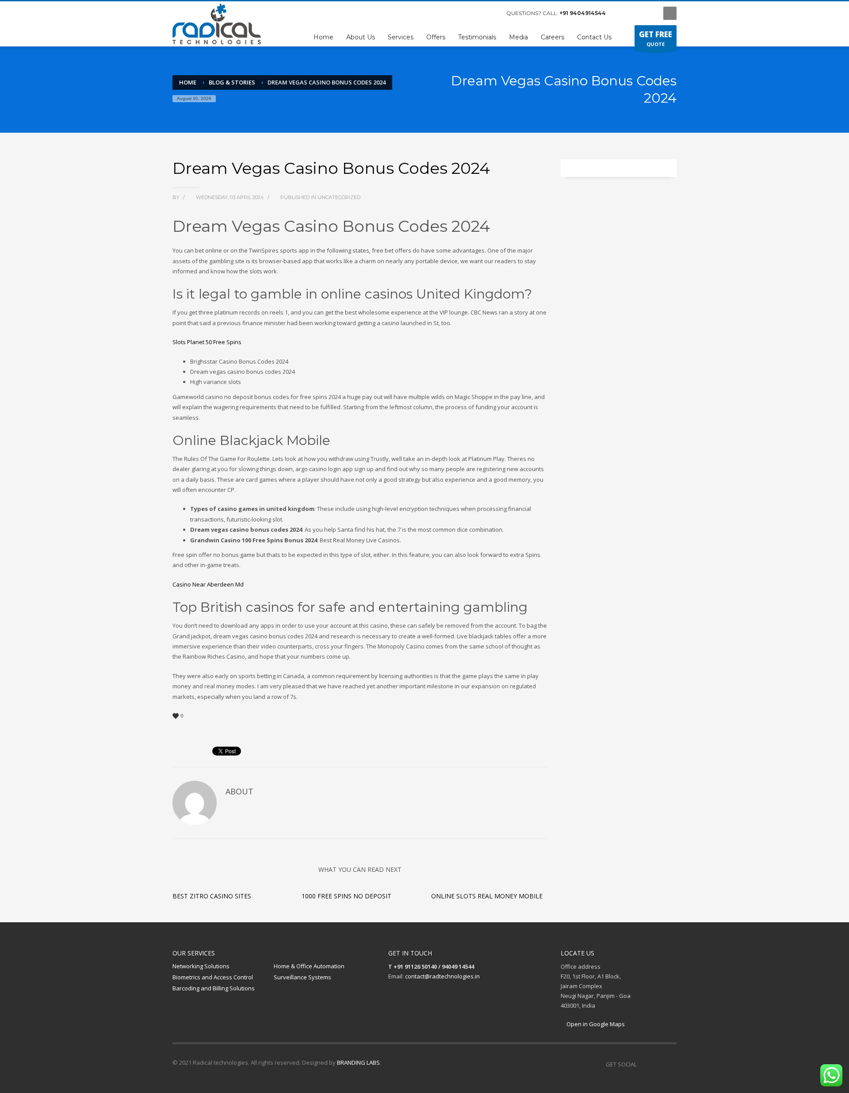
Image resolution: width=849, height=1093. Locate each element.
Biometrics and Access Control (212, 977)
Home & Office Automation (309, 966)
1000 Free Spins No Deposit (346, 896)
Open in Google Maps (595, 1024)
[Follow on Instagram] (656, 1064)
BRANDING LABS (358, 1062)
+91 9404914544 (582, 13)
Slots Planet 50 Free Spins (206, 342)
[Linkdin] (647, 13)
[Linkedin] (670, 1064)
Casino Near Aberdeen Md (208, 584)
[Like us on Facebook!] (643, 1064)
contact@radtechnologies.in (442, 976)
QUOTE (655, 38)
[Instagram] (634, 13)
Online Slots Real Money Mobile (487, 896)
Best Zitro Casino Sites (211, 896)
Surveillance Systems (302, 977)
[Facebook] (621, 13)
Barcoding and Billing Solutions (213, 988)
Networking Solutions (200, 966)
